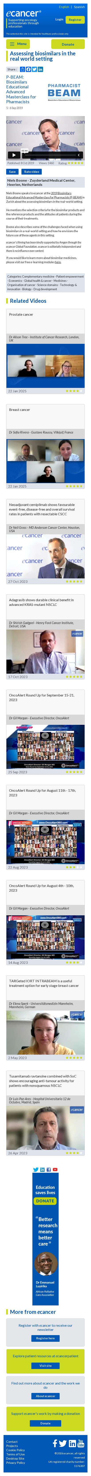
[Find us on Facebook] (48, 1169)
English (64, 7)
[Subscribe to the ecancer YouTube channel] (81, 1443)
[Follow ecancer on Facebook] (55, 1443)
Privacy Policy (15, 1462)
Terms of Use (15, 1454)
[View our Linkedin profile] (42, 1169)
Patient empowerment (70, 276)
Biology (27, 289)
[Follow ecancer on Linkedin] (72, 1443)
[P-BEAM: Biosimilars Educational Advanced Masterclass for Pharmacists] (65, 92)
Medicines (60, 280)
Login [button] (59, 19)
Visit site (46, 1365)
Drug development (45, 289)
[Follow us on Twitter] (36, 1169)
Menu (22, 43)
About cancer (45, 1396)
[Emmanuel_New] (45, 1239)
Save (12, 171)
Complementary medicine (38, 276)
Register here (45, 1338)
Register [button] (75, 19)
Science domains (47, 285)
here (58, 262)
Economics (15, 280)
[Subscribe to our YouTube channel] (55, 1169)
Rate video (31, 171)
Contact (12, 1441)
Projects (12, 1446)
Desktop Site (15, 1458)
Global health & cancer (38, 280)
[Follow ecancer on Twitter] (63, 1443)
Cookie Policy (15, 1450)
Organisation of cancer (21, 285)
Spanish (79, 7)
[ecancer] (24, 13)
